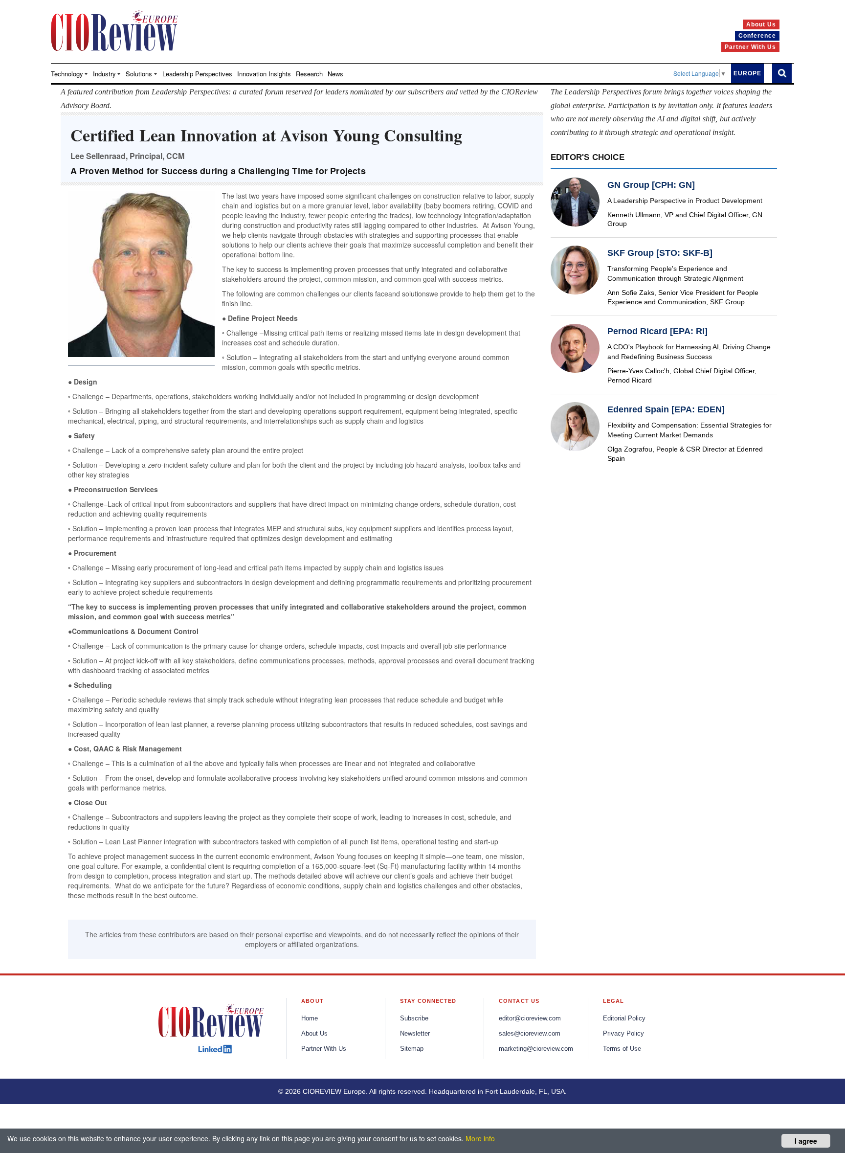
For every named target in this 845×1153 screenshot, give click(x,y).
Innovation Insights (264, 73)
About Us (314, 1033)
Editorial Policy (624, 1018)
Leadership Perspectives (197, 73)
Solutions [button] (139, 73)
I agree (806, 1141)
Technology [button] (67, 73)
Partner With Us (323, 1048)
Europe (747, 73)
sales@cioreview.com (529, 1033)
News (335, 73)
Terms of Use (622, 1048)
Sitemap (411, 1048)
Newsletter (415, 1033)
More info (480, 1138)
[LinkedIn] (214, 1049)
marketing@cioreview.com (536, 1048)
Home (309, 1018)
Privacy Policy (623, 1033)
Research (309, 73)
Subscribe (414, 1018)
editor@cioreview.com (530, 1018)
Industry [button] (104, 73)
